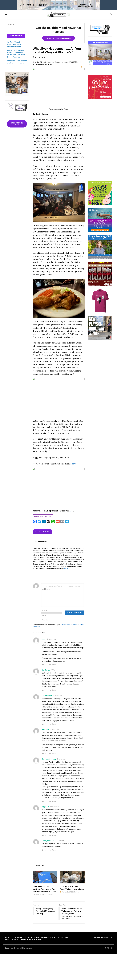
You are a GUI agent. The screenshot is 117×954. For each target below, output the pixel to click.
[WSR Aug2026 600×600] (100, 220)
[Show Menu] (6, 14)
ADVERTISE (58, 937)
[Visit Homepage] (58, 14)
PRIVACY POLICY (11, 939)
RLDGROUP (107, 937)
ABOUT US (9, 937)
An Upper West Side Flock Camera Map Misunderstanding (14, 44)
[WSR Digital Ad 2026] (100, 274)
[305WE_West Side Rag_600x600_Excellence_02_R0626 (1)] (17, 84)
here (71, 511)
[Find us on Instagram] (111, 948)
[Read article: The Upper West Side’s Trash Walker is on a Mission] (72, 877)
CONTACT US (20, 937)
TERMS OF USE (26, 939)
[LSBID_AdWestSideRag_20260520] (100, 192)
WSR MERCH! (46, 937)
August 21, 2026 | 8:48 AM (70, 892)
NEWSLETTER (33, 937)
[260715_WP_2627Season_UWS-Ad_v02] (100, 328)
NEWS (50, 64)
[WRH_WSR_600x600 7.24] (100, 53)
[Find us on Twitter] (108, 948)
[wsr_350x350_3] (100, 87)
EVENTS (68, 937)
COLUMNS (38, 64)
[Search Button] (111, 14)
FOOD (44, 64)
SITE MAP (37, 939)
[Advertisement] (102, 143)
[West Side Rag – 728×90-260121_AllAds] (58, 5)
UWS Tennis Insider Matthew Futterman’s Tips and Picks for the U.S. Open (44, 889)
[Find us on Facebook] (105, 948)
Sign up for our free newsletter (58, 38)
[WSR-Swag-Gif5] (100, 301)
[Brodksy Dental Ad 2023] (100, 247)
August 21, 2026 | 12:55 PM (43, 894)
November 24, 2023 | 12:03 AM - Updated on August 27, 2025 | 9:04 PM (57, 62)
